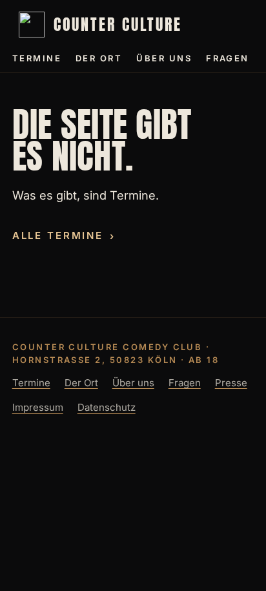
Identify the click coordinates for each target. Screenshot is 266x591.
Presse (231, 383)
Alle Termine (57, 236)
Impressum (37, 408)
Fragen (227, 58)
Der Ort (99, 58)
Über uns (164, 58)
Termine (36, 58)
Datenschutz (106, 408)
